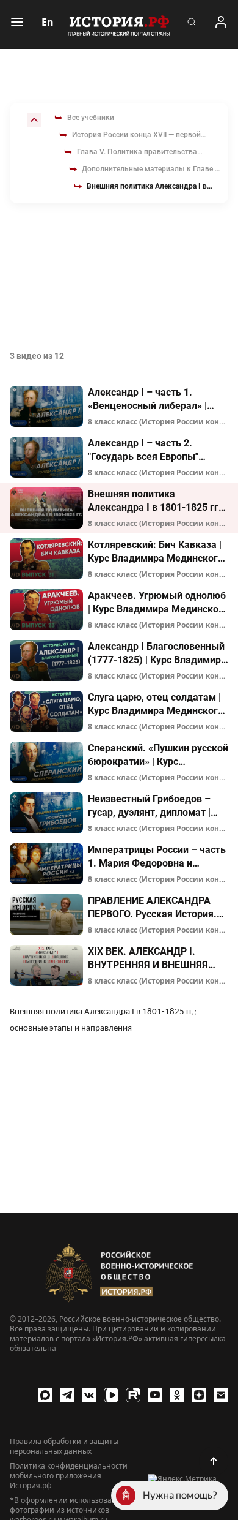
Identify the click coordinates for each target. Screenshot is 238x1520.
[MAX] (45, 1395)
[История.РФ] (119, 24)
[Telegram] (67, 1395)
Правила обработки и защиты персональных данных (64, 1446)
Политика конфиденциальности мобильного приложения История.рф (69, 1476)
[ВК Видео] (111, 1395)
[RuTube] (133, 1395)
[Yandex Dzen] (199, 1395)
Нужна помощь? (180, 1495)
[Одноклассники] (177, 1395)
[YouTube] (155, 1395)
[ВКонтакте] (89, 1395)
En (47, 22)
